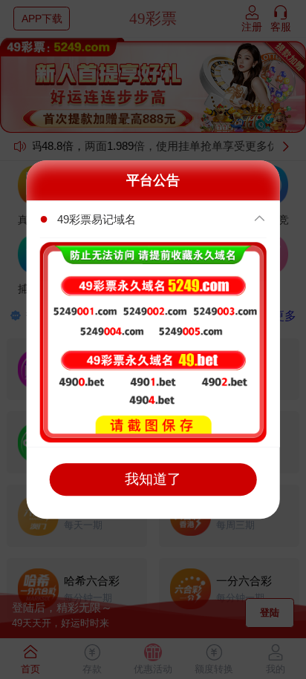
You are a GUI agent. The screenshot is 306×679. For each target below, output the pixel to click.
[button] (153, 219)
